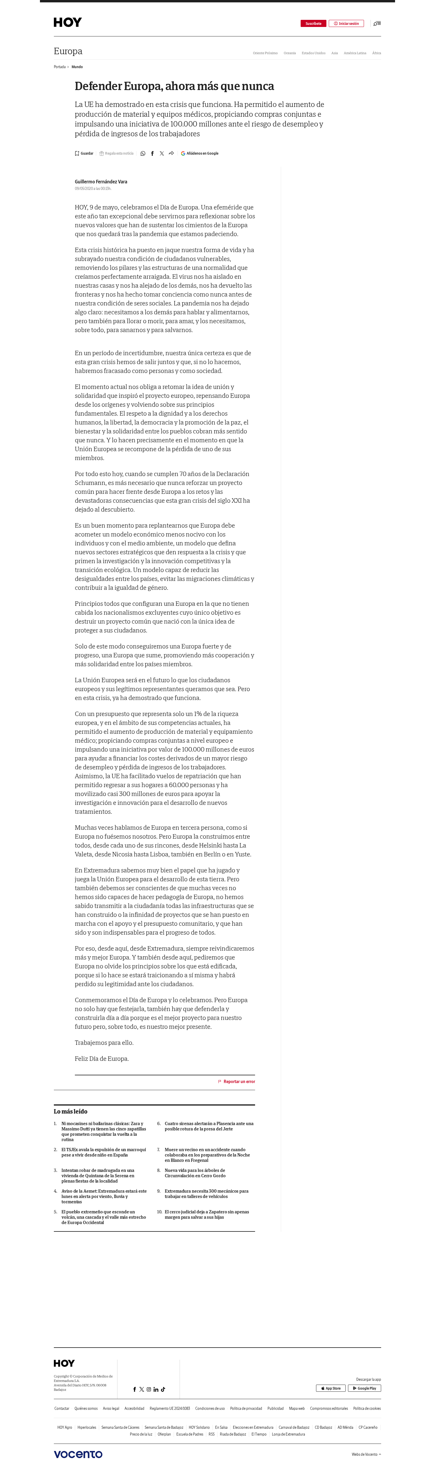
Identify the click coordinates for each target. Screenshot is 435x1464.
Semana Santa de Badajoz (164, 1427)
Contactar (61, 1408)
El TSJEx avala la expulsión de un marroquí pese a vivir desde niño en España (104, 1152)
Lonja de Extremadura (288, 1434)
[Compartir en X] (161, 153)
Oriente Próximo (265, 53)
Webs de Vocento (365, 1454)
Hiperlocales (87, 1427)
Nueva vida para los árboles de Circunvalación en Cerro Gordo (195, 1173)
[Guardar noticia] (84, 153)
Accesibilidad (134, 1408)
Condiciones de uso (210, 1408)
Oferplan (164, 1434)
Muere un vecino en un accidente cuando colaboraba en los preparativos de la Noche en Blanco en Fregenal (207, 1155)
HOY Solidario (199, 1427)
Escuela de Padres (189, 1434)
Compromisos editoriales (329, 1408)
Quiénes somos (86, 1408)
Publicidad (276, 1408)
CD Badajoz (323, 1427)
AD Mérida (345, 1427)
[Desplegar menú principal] (377, 23)
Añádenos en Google (202, 153)
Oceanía (290, 53)
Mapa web (297, 1408)
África (376, 53)
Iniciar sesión (349, 23)
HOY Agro (64, 1427)
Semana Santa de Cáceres (120, 1427)
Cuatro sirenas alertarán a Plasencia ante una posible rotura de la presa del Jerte (209, 1126)
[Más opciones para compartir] (171, 153)
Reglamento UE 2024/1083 (170, 1408)
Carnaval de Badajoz (294, 1427)
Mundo (77, 67)
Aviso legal (111, 1408)
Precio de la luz (141, 1434)
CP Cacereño (368, 1427)
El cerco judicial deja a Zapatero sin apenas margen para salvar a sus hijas (207, 1214)
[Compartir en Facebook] (152, 153)
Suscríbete (313, 23)
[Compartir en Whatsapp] (142, 153)
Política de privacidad (246, 1408)
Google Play (367, 1388)
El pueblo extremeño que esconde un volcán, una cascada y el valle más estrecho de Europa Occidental (104, 1217)
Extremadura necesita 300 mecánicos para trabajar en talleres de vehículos (207, 1194)
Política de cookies (367, 1408)
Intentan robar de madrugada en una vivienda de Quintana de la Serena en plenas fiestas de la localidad (98, 1176)
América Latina (355, 53)
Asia (334, 53)
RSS (212, 1434)
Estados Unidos (314, 53)
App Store (333, 1388)
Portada (60, 67)
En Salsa (221, 1427)
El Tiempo (259, 1434)
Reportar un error (239, 1081)
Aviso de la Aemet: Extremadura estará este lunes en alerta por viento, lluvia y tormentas (104, 1196)
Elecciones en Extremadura (253, 1427)
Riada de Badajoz (233, 1434)
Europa (68, 51)
